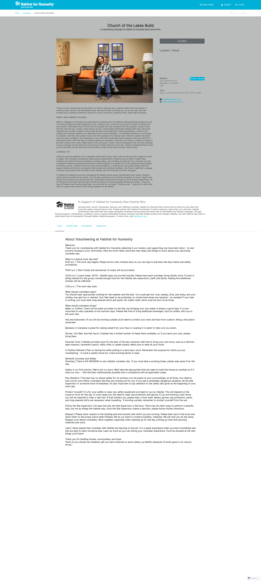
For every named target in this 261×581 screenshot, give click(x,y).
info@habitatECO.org (171, 99)
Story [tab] (59, 226)
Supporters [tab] (101, 226)
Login (241, 5)
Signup (227, 5)
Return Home (206, 5)
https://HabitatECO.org (172, 102)
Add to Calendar (198, 79)
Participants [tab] (86, 226)
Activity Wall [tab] (71, 226)
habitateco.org (140, 216)
